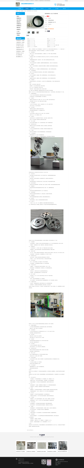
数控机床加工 (19, 33)
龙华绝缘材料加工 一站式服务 (20, 51)
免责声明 (26, 463)
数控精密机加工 (19, 25)
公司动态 (49, 8)
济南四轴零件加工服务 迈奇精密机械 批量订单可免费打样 (32, 451)
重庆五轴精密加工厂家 (19, 56)
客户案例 (57, 8)
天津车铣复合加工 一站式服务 (20, 40)
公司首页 (19, 8)
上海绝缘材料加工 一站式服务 (20, 42)
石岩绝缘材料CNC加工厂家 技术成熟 (20, 47)
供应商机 (27, 8)
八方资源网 (23, 463)
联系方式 (64, 8)
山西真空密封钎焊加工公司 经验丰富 (20, 49)
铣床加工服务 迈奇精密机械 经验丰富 (50, 451)
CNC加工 (18, 31)
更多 (23, 38)
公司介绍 (42, 8)
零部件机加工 (19, 27)
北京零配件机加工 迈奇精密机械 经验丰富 (19, 451)
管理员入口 (29, 463)
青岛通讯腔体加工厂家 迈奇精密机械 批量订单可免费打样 (63, 451)
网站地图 (32, 463)
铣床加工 (18, 16)
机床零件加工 (19, 29)
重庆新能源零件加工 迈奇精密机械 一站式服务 (41, 451)
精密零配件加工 (19, 18)
